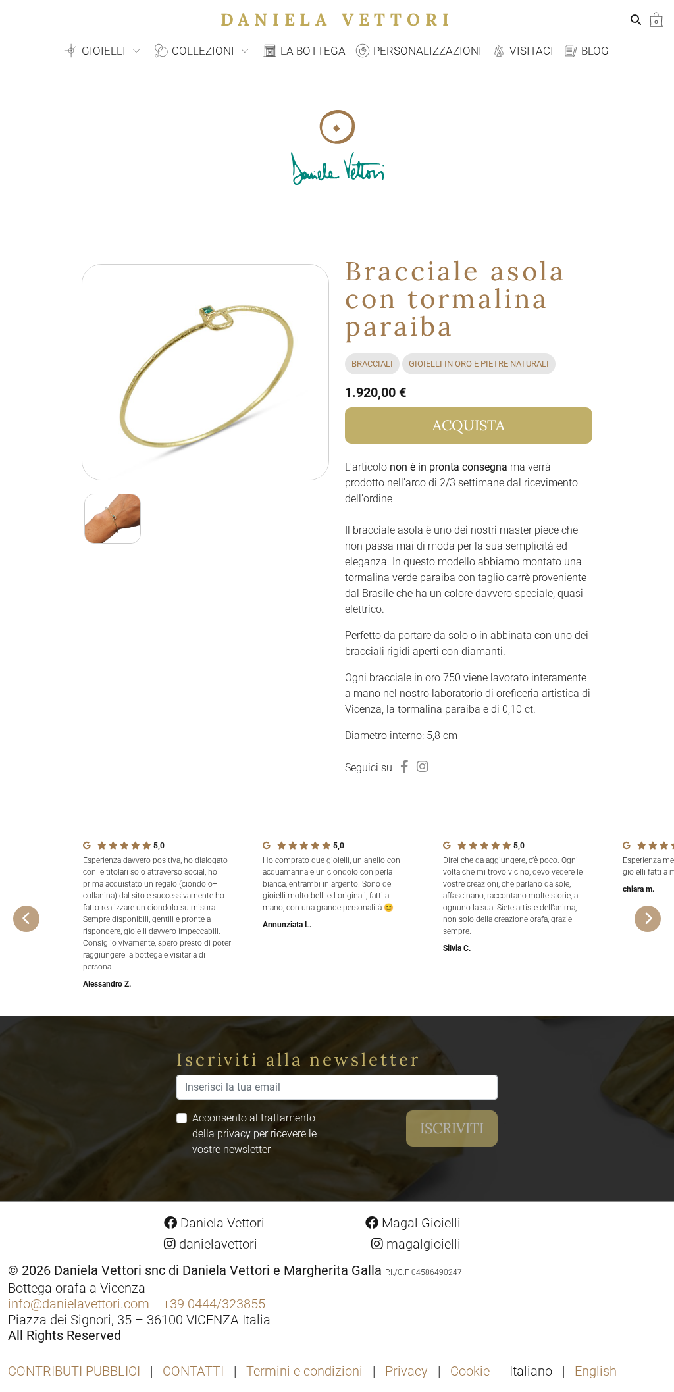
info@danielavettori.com (78, 1304)
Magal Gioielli (419, 1223)
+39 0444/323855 (214, 1304)
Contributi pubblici (74, 1371)
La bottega (312, 50)
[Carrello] (656, 19)
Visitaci (530, 50)
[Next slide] (648, 919)
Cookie (470, 1371)
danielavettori (216, 1244)
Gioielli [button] (103, 50)
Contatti (193, 1371)
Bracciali (372, 364)
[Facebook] (404, 767)
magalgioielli (422, 1244)
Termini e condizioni (304, 1371)
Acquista (468, 425)
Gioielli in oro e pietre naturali (479, 364)
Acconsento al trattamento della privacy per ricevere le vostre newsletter (254, 1134)
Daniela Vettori (337, 19)
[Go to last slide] (26, 919)
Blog (594, 50)
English (596, 1371)
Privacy (406, 1371)
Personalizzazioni (426, 50)
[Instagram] (422, 767)
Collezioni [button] (203, 50)
